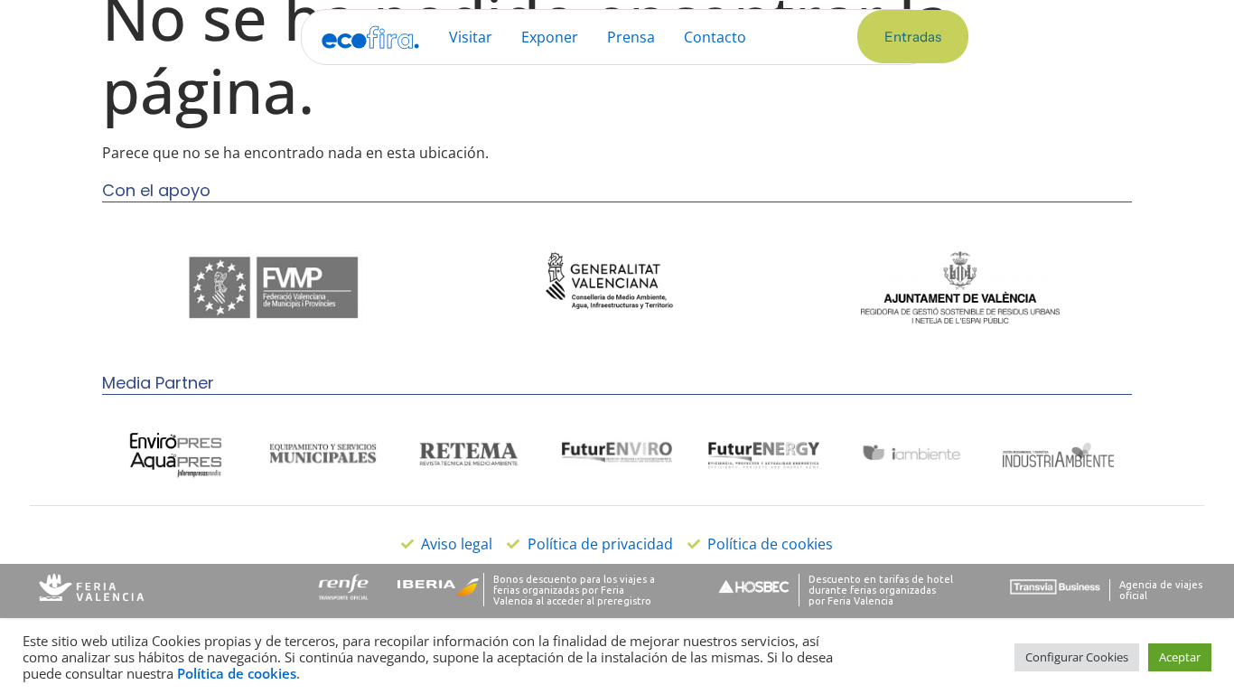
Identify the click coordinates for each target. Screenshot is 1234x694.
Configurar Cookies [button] (1076, 657)
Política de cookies (236, 673)
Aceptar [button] (1180, 657)
